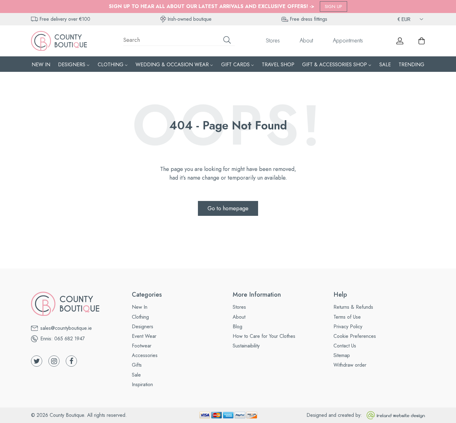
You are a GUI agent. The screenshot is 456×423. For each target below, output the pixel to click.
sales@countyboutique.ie (66, 328)
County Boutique (67, 415)
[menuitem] (41, 64)
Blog (237, 326)
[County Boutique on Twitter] (36, 361)
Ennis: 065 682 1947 (62, 338)
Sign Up (333, 6)
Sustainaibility (246, 346)
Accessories (145, 355)
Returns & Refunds (353, 307)
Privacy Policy (347, 326)
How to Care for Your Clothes (264, 336)
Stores (273, 41)
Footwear (141, 346)
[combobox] (179, 41)
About (306, 41)
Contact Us (344, 346)
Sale (136, 375)
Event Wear (144, 336)
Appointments (348, 41)
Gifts (137, 365)
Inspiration (142, 384)
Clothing (140, 317)
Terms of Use (347, 317)
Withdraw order (349, 365)
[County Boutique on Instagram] (54, 361)
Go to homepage (228, 208)
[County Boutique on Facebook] (71, 361)
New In (139, 307)
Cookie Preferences (354, 336)
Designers (142, 326)
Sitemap (341, 355)
